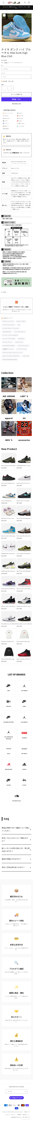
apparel (9, 418)
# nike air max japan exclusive (10, 359)
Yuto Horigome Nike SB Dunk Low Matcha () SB (24, 553)
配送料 (5, 62)
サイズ (3, 73)
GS (24, 418)
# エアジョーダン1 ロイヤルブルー (11, 356)
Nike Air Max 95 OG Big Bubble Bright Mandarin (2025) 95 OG (24, 518)
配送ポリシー (26, 1114)
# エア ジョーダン (21, 321)
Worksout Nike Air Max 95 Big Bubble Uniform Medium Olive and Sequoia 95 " (8, 465)
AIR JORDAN (9, 396)
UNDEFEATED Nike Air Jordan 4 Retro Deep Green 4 (24, 465)
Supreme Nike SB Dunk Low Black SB (8, 483)
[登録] (25, 1091)
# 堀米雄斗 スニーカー (8, 349)
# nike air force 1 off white (9, 345)
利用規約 (19, 1114)
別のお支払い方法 (16, 103)
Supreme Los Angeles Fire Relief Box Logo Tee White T (7, 641)
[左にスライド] (13, 46)
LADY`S (24, 396)
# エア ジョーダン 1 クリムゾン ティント (13, 352)
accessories (24, 440)
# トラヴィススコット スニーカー (11, 328)
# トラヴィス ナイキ (21, 349)
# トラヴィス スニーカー (9, 324)
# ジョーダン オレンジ (19, 331)
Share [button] (4, 292)
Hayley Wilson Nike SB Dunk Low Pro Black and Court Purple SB (8, 588)
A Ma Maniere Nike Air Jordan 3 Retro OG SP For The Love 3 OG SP (24, 606)
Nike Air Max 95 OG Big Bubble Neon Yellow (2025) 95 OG (24, 571)
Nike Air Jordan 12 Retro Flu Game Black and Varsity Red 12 (24, 659)
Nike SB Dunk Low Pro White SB (8, 623)
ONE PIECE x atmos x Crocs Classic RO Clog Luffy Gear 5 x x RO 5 (8, 518)
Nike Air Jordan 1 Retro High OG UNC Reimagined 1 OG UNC (8, 536)
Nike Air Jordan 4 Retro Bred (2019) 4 (8, 606)
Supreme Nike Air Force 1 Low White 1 (24, 483)
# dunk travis (21, 338)
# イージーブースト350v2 (9, 338)
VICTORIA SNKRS (10, 1112)
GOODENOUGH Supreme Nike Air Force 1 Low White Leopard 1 (8, 553)
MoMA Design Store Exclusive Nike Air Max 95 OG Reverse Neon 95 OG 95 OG (8, 571)
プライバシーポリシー (10, 1114)
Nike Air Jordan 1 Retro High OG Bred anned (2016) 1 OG (23, 588)
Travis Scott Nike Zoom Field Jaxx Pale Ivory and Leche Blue (24, 536)
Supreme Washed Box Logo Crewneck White (23, 641)
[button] (3, 3)
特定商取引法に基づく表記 (17, 1117)
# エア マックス (19, 342)
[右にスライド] (20, 46)
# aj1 (19, 324)
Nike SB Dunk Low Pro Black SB (24, 623)
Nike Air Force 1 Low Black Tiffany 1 (23, 500)
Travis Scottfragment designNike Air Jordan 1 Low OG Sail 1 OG (8, 500)
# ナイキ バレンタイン (23, 345)
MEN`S (8, 440)
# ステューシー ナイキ (8, 321)
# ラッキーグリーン (7, 342)
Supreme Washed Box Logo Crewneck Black (7, 659)
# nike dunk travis (7, 331)
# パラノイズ (26, 356)
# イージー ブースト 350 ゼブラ (10, 335)
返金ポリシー (27, 1112)
